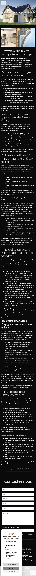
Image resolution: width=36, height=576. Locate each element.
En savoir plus (21, 469)
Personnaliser (11, 572)
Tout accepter (11, 565)
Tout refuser (11, 568)
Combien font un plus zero (10, 527)
